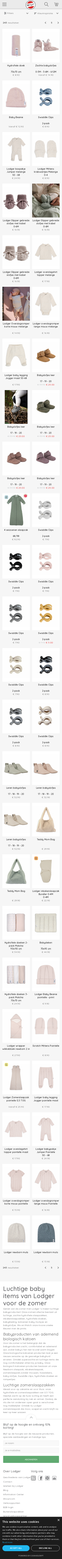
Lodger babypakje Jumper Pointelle (46, 1151)
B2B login (8, 1507)
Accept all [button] (16, 1548)
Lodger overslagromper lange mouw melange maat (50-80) (46, 326)
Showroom (9, 1498)
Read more (7, 1542)
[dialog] (31, 1538)
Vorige (47, 22)
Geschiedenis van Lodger (17, 1477)
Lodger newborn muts (16, 1252)
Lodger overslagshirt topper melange (45, 274)
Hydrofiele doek (16, 65)
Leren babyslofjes (16, 787)
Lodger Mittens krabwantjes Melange (46, 170)
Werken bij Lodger (13, 1486)
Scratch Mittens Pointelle (46, 1045)
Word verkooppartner (15, 1515)
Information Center (13, 1494)
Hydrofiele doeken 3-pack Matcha (16, 996)
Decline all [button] (45, 1548)
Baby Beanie (16, 117)
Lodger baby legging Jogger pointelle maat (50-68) (46, 1100)
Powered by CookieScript (30, 1555)
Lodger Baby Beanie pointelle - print (46, 996)
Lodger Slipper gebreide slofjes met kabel (16, 222)
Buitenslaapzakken (13, 1511)
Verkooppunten (11, 1503)
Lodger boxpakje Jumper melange (16, 170)
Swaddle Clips (46, 117)
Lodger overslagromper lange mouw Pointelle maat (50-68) (46, 1203)
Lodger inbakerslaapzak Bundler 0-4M (45, 893)
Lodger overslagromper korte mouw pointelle (16, 1202)
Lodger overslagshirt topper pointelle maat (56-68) (16, 1152)
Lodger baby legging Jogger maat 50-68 (16, 377)
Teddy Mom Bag (46, 839)
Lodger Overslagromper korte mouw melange (16, 325)
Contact (7, 1481)
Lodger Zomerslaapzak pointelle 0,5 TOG (16, 1099)
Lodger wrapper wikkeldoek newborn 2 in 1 (16, 1048)
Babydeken (46, 942)
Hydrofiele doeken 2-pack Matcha (16, 944)
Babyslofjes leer (46, 375)
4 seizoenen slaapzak (16, 530)
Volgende (55, 22)
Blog (5, 1490)
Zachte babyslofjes (45, 65)
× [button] (58, 1520)
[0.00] (51, 5)
